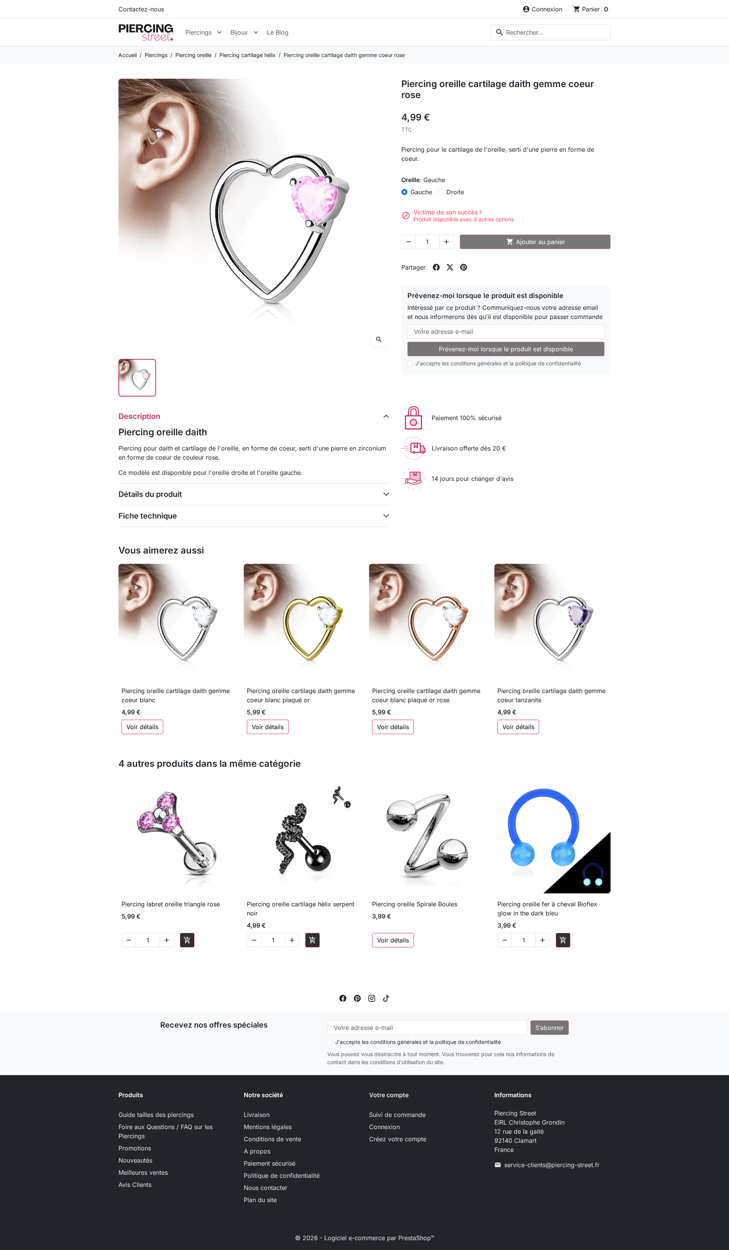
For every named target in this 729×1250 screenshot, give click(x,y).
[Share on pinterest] (464, 267)
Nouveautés (135, 1160)
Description (139, 416)
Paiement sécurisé (269, 1163)
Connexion (384, 1127)
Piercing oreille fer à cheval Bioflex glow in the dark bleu (547, 908)
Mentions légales (268, 1127)
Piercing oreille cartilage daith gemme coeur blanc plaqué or (301, 695)
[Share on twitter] (450, 267)
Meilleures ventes (143, 1172)
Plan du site (260, 1200)
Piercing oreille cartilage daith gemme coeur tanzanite (551, 695)
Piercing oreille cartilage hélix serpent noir (300, 908)
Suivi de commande (397, 1114)
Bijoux (239, 32)
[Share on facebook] (436, 267)
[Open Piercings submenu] (219, 32)
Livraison (257, 1114)
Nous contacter (265, 1187)
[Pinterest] (357, 997)
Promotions (134, 1148)
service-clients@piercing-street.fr (552, 1165)
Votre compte (389, 1095)
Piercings (198, 32)
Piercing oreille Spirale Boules (414, 904)
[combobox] (551, 32)
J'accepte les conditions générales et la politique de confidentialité (498, 363)
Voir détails (142, 727)
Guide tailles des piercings (156, 1114)
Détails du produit (150, 494)
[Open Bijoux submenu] (256, 32)
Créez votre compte (397, 1139)
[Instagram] (371, 997)
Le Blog (278, 32)
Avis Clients (134, 1184)
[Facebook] (342, 997)
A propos (257, 1151)
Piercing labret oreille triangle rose (171, 904)
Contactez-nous (141, 9)
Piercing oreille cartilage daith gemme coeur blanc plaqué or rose (426, 695)
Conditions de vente (272, 1139)
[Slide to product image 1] (137, 378)
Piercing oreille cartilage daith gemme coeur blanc (176, 695)
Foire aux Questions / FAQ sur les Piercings (165, 1131)
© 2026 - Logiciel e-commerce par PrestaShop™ (364, 1238)
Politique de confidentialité (282, 1175)
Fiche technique (147, 515)
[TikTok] (386, 997)
